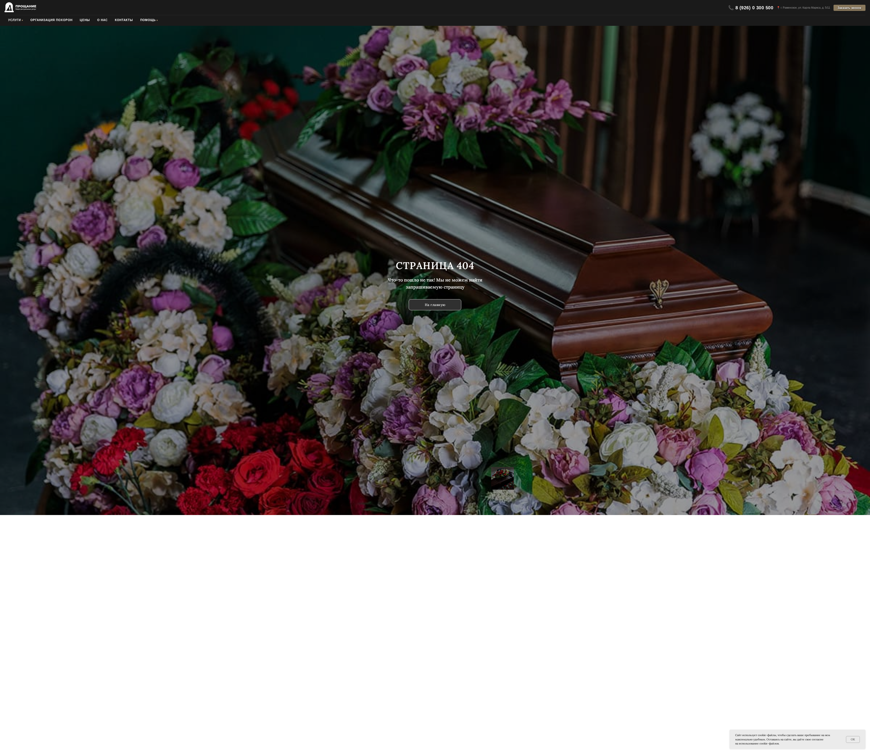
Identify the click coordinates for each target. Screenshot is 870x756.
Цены (85, 20)
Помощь (148, 20)
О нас (102, 20)
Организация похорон (51, 20)
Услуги (14, 20)
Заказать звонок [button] (849, 8)
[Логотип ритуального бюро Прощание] (20, 7)
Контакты (124, 20)
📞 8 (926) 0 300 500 (750, 7)
